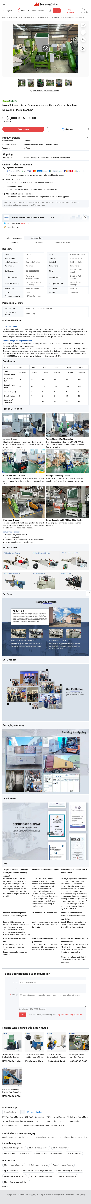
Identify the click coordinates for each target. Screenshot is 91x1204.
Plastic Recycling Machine (38, 1148)
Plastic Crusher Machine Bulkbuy (16, 1182)
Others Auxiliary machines (55, 1125)
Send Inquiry (23, 129)
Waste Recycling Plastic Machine (70, 1170)
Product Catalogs (35, 1112)
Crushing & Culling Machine (14, 1148)
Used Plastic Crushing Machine (41, 1176)
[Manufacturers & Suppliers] (45, 4)
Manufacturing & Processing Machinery (21, 17)
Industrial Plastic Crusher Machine (74, 17)
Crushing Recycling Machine (14, 1176)
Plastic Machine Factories (13, 1165)
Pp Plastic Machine (11, 1170)
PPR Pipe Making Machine (55, 1117)
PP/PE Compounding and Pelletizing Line (35, 1125)
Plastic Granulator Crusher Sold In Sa (17, 1153)
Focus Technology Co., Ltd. (30, 1195)
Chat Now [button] (69, 129)
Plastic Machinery (42, 17)
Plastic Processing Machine (63, 1165)
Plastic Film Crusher (73, 1153)
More (4, 1186)
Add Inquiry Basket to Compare (46, 90)
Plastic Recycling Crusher (66, 1176)
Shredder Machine (73, 1121)
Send (23, 1014)
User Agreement (59, 1195)
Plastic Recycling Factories (38, 1165)
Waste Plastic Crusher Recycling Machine (38, 1170)
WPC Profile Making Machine (12, 1121)
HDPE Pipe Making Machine (34, 1117)
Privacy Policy (80, 1195)
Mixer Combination (31, 1121)
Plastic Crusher (55, 17)
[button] (81, 242)
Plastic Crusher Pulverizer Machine (58, 1121)
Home (4, 17)
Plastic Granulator (60, 1148)
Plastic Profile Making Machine (78, 1117)
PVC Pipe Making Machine (12, 1117)
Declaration (70, 1195)
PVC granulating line (9, 1125)
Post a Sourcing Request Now (70, 1014)
